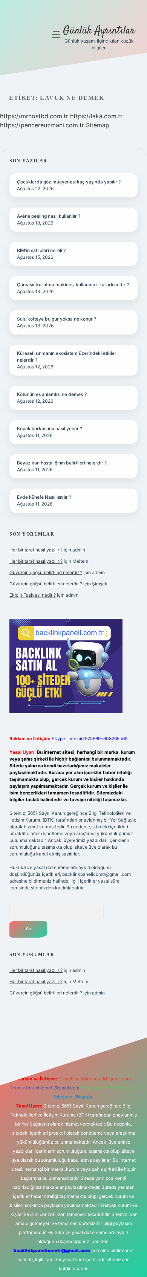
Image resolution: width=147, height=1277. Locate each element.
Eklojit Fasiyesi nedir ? (32, 595)
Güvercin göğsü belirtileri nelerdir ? (45, 572)
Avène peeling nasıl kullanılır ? (48, 216)
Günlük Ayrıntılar (99, 30)
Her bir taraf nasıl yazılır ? (36, 550)
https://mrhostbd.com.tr (34, 116)
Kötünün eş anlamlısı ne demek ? (52, 394)
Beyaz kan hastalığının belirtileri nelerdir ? (62, 463)
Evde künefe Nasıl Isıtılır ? (44, 497)
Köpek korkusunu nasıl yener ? (49, 428)
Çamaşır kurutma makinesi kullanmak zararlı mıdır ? (73, 284)
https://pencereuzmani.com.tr (42, 125)
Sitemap (97, 125)
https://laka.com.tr (96, 116)
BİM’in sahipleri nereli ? (41, 250)
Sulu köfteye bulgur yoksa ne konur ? (56, 319)
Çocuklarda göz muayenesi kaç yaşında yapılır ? (69, 182)
